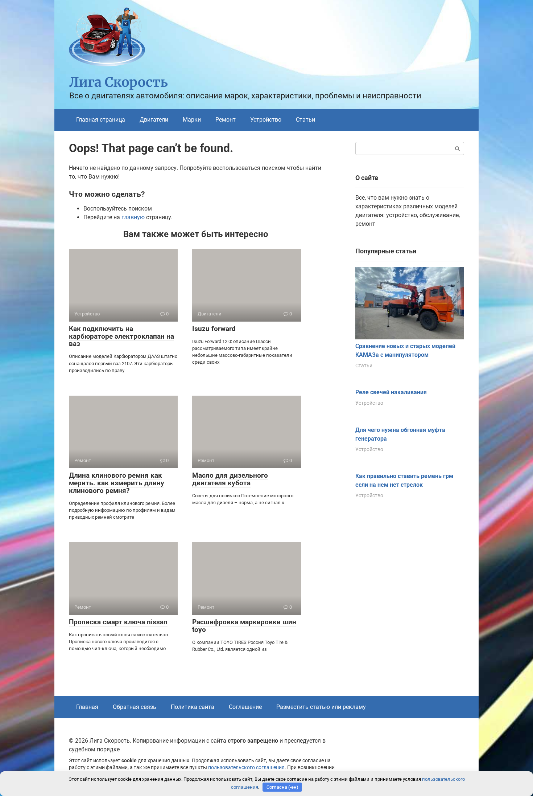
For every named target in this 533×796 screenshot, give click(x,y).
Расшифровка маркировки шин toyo (244, 626)
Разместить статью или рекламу (321, 706)
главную (133, 217)
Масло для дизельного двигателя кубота (230, 479)
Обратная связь (134, 706)
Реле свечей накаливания (391, 392)
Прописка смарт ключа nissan (118, 622)
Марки (192, 119)
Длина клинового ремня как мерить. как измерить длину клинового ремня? (116, 483)
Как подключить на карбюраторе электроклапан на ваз (121, 336)
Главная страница (100, 119)
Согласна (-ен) (282, 787)
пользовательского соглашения (246, 767)
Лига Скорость (118, 82)
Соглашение (245, 706)
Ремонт (225, 119)
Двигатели (154, 119)
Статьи (305, 119)
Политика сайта (192, 706)
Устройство (265, 119)
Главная (87, 706)
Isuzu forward (214, 328)
